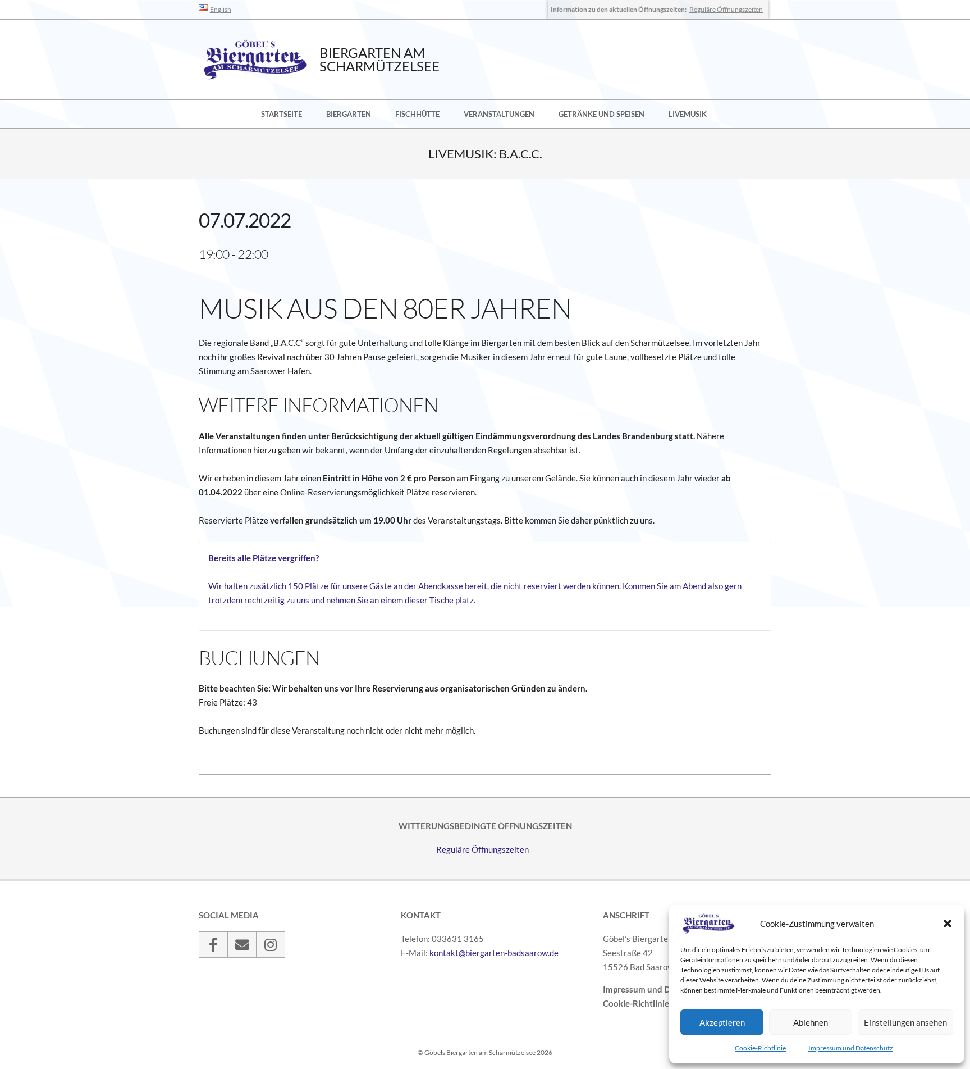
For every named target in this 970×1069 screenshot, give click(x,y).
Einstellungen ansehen (905, 1022)
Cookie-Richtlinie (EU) (645, 1003)
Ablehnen (810, 1022)
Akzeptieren (722, 1022)
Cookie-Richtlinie (760, 1048)
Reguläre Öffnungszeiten (726, 9)
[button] (947, 923)
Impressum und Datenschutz (850, 1048)
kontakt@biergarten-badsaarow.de (494, 953)
